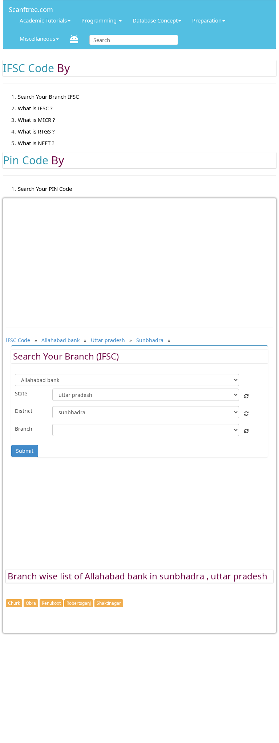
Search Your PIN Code (45, 188)
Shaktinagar (109, 603)
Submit (24, 450)
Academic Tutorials (43, 20)
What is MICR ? (36, 119)
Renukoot (51, 603)
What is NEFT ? (36, 143)
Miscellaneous (37, 38)
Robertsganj (78, 603)
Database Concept (155, 20)
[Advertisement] (139, 259)
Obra (31, 603)
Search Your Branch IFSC (48, 96)
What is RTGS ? (36, 131)
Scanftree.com (31, 8)
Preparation (207, 20)
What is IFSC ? (35, 108)
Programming (99, 20)
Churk (14, 603)
